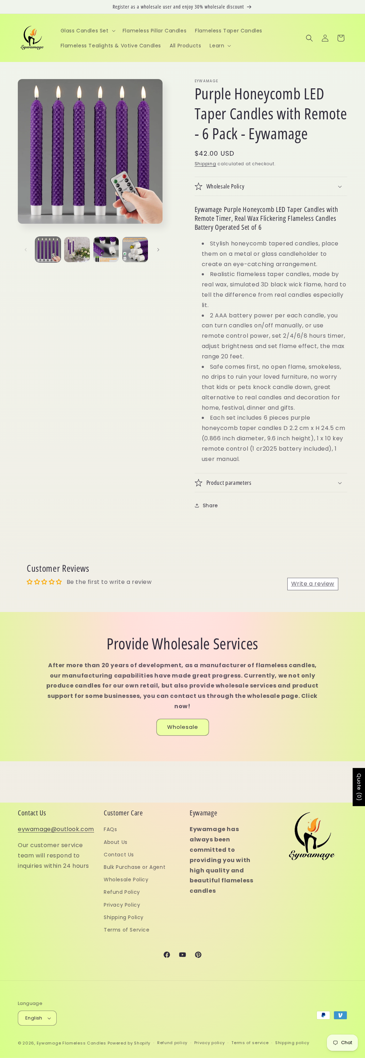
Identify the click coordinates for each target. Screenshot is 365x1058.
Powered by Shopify (129, 1043)
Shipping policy (292, 1043)
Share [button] (210, 505)
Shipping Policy (124, 917)
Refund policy (172, 1043)
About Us (116, 842)
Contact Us (119, 854)
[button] (87, 30)
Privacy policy (209, 1043)
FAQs (110, 829)
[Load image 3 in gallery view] (106, 249)
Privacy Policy (122, 904)
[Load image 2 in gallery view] (76, 249)
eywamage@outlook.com (56, 829)
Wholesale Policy (126, 879)
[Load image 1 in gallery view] (48, 249)
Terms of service (249, 1043)
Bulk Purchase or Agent (134, 867)
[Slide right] (158, 250)
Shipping (205, 164)
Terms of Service (127, 929)
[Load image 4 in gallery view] (135, 249)
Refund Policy (122, 892)
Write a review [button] (312, 584)
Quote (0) (359, 787)
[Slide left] (26, 250)
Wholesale (182, 727)
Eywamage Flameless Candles (71, 1043)
